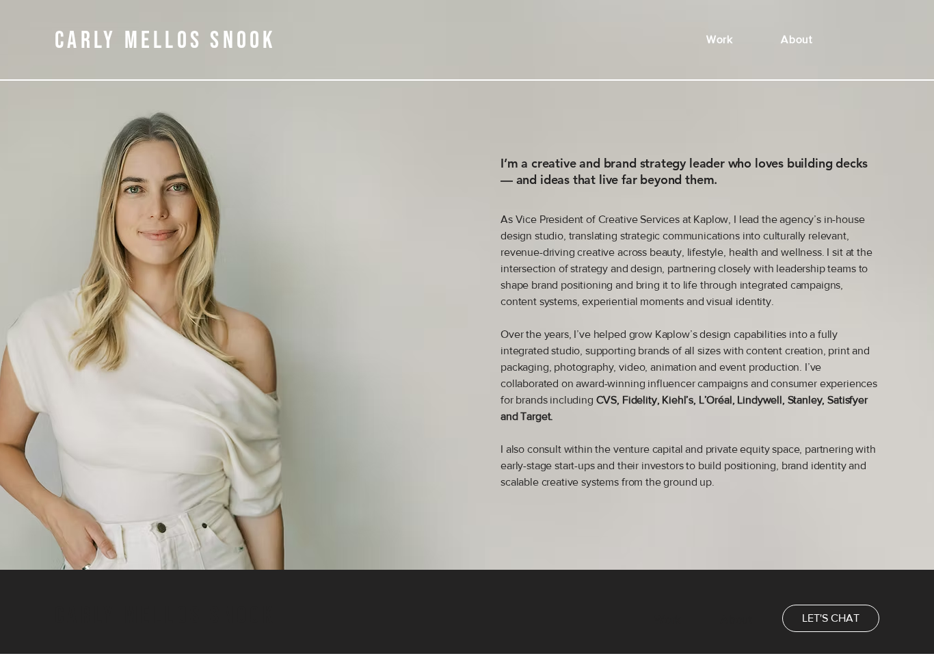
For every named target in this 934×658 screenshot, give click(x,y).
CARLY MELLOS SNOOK (165, 616)
